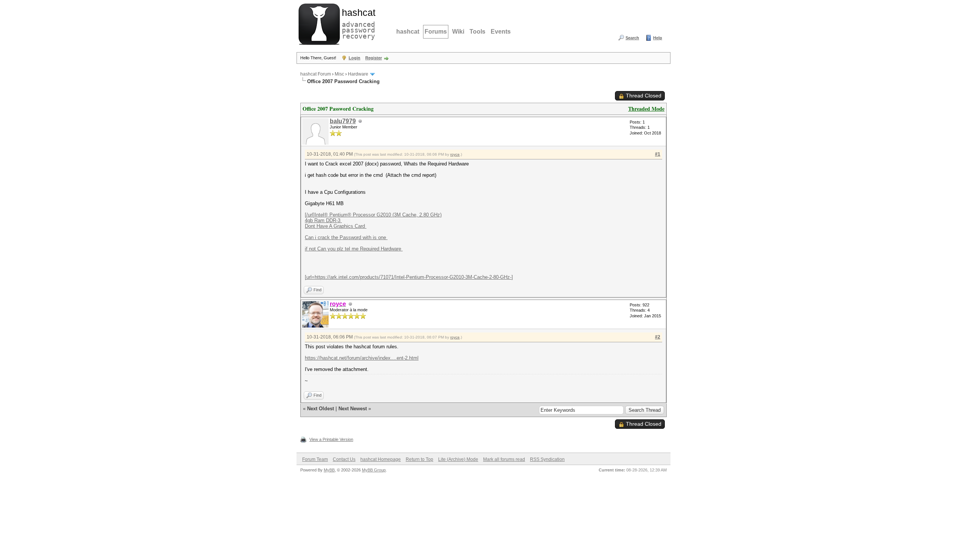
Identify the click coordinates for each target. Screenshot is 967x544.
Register (373, 58)
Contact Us (344, 459)
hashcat (407, 31)
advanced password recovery (357, 23)
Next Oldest (320, 408)
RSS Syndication (547, 459)
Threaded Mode (646, 109)
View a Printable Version (331, 439)
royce (455, 154)
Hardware (358, 74)
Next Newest (352, 408)
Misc (339, 74)
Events (501, 31)
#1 (657, 154)
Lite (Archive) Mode (458, 459)
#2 (657, 337)
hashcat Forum (315, 74)
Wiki (458, 31)
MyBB (329, 470)
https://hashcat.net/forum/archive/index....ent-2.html (362, 358)
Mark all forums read (504, 459)
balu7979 (343, 121)
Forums (436, 31)
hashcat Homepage (380, 459)
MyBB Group (374, 470)
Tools (477, 31)
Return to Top (419, 459)
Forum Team (315, 459)
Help (657, 38)
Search (632, 38)
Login (354, 58)
